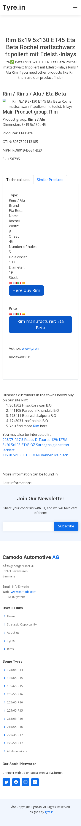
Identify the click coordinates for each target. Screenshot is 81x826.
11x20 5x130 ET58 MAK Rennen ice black (35, 455)
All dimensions (17, 751)
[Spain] (23, 282)
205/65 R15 (15, 710)
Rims (10, 648)
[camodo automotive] (16, 782)
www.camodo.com (23, 592)
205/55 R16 (15, 694)
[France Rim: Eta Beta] (15, 313)
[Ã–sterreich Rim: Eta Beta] (10, 313)
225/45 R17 (15, 734)
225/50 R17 (15, 743)
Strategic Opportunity (22, 624)
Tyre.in (14, 7)
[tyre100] (6, 782)
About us (13, 632)
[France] (15, 282)
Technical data (18, 179)
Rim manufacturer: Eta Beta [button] (40, 324)
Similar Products (50, 179)
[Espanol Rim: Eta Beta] (23, 313)
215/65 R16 (15, 718)
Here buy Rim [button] (26, 290)
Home (11, 616)
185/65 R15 (15, 677)
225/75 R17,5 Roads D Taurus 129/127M (35, 439)
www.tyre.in (31, 348)
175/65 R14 (15, 669)
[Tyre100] (25, 782)
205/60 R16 (15, 702)
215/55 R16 (15, 726)
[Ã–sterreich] (10, 282)
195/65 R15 (15, 686)
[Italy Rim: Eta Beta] (19, 313)
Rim (36, 426)
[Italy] (19, 282)
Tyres (11, 640)
